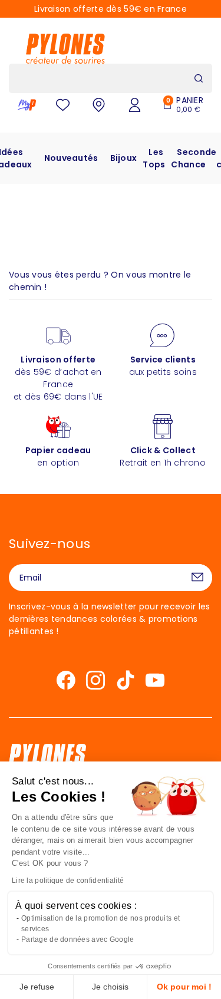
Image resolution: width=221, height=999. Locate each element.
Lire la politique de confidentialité (68, 880)
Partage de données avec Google (77, 939)
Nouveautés (71, 158)
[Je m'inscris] (197, 577)
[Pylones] (65, 48)
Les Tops (154, 158)
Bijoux (123, 158)
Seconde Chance (193, 158)
